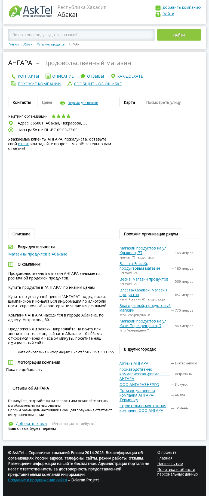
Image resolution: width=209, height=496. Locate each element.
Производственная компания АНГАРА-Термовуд (137, 395)
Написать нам (170, 463)
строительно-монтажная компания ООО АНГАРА (142, 408)
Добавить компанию (181, 7)
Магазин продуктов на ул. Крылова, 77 (143, 250)
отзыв (23, 143)
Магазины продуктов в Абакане (37, 254)
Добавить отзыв (31, 423)
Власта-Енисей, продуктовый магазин (139, 266)
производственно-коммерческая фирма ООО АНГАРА (144, 374)
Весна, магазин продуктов (143, 279)
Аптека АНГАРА (133, 363)
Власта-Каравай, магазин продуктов (143, 292)
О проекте (167, 452)
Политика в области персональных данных (177, 472)
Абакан (27, 44)
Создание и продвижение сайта (37, 479)
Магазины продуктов (50, 44)
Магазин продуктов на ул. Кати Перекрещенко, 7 (143, 323)
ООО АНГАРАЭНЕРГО (139, 384)
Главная (14, 44)
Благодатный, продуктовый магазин (145, 308)
